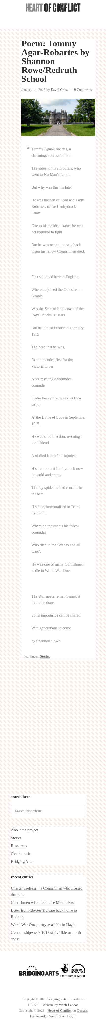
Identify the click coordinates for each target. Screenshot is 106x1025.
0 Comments (83, 90)
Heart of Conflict (53, 17)
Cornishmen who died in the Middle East (43, 902)
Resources (19, 846)
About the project (24, 830)
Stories (45, 656)
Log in (71, 1016)
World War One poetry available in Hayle (43, 925)
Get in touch (20, 854)
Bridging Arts (21, 861)
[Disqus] (58, 730)
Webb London (69, 1005)
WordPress (56, 1016)
